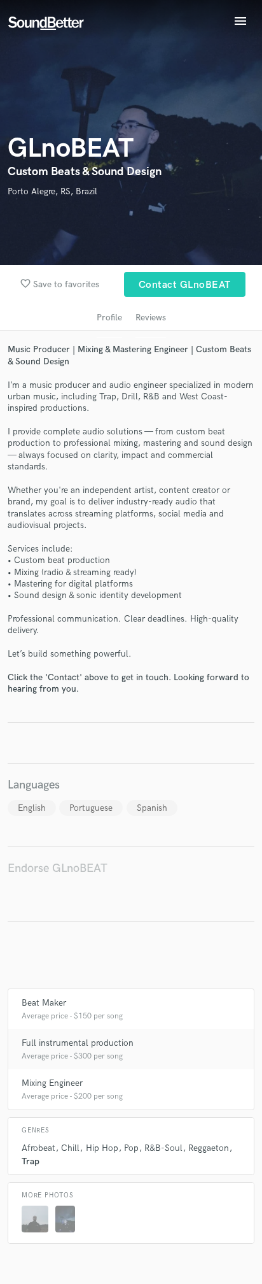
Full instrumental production (78, 1043)
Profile (109, 317)
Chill (70, 1148)
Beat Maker (44, 1002)
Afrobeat (38, 1148)
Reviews (150, 317)
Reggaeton (208, 1148)
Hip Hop (102, 1148)
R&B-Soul (163, 1148)
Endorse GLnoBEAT (57, 868)
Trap (30, 1161)
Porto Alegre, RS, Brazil (52, 191)
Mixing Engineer (52, 1083)
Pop (131, 1148)
